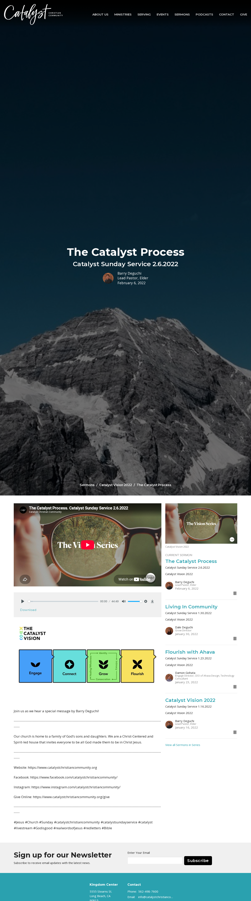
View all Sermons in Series (182, 745)
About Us (100, 14)
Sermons (182, 14)
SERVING (144, 14)
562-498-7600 (148, 891)
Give (243, 14)
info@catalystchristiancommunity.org (156, 897)
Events (163, 14)
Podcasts (204, 14)
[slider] (63, 601)
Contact (226, 14)
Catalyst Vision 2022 (115, 485)
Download (28, 610)
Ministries (123, 14)
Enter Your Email (138, 853)
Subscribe (198, 860)
